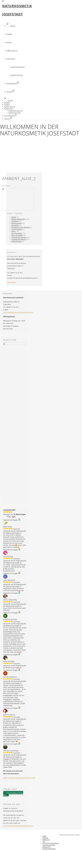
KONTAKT (11, 59)
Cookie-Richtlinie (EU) (48, 845)
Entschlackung (16, 229)
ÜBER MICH (11, 51)
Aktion (13, 217)
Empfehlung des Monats (20, 227)
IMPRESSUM (46, 840)
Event (13, 231)
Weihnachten (16, 241)
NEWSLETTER (17, 75)
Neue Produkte (17, 235)
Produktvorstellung (18, 239)
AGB (43, 841)
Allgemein (15, 221)
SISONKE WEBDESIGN (48, 849)
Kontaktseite (18, 67)
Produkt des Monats (18, 237)
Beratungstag (16, 223)
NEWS (9, 42)
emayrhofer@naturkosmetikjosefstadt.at (18, 312)
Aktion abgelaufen (18, 219)
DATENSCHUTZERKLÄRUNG (50, 843)
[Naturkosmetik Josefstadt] (17, 14)
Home (9, 34)
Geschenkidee (16, 233)
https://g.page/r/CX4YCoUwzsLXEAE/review (19, 778)
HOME (44, 836)
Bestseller (15, 225)
